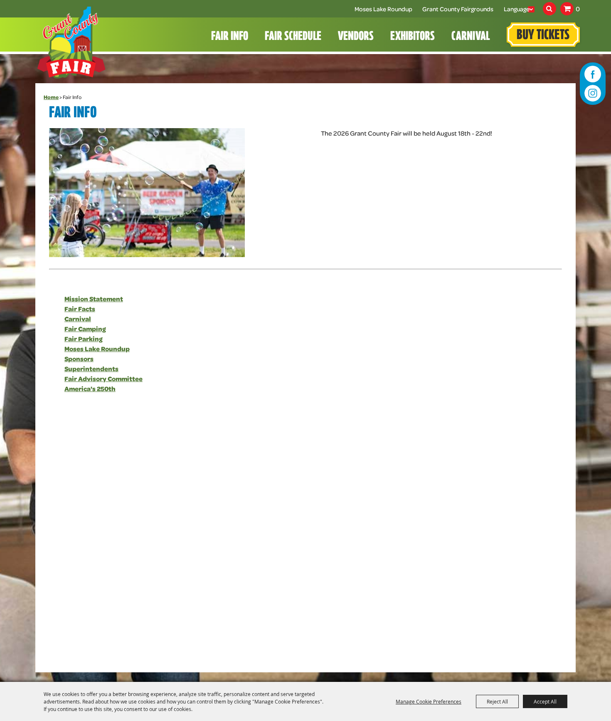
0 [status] (578, 9)
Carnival (470, 36)
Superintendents (91, 368)
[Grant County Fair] (71, 42)
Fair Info (229, 36)
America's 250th (90, 388)
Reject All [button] (497, 701)
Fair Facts (79, 308)
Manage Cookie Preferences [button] (428, 701)
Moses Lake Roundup (385, 8)
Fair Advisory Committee (103, 378)
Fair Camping (85, 328)
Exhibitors (412, 36)
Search (549, 8)
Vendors (356, 36)
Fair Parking (83, 338)
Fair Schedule (293, 36)
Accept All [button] (545, 701)
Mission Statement (93, 298)
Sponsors (79, 358)
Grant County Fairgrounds (457, 8)
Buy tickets (543, 35)
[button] (147, 192)
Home (51, 97)
